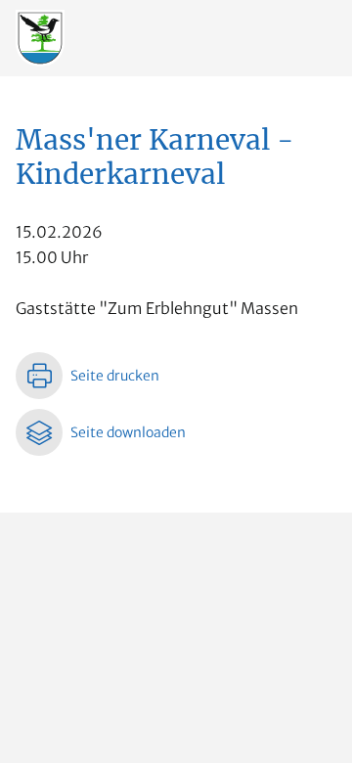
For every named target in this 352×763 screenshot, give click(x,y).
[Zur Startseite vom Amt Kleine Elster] (40, 37)
